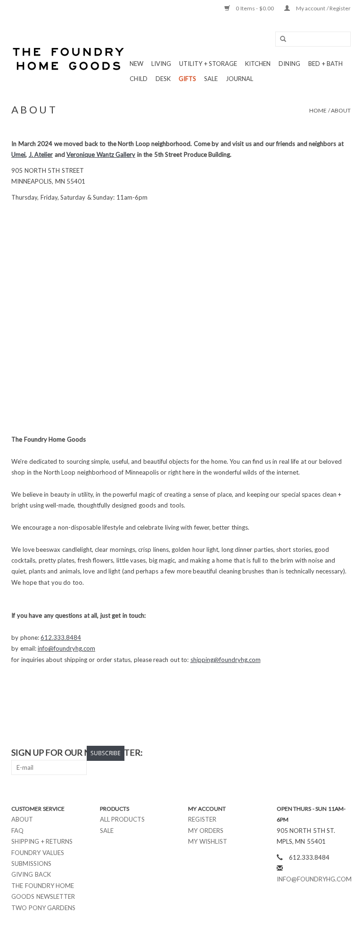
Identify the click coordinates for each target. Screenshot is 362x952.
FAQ (17, 830)
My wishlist (207, 841)
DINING (289, 63)
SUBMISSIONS (31, 863)
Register (202, 819)
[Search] (280, 39)
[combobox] (313, 39)
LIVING (161, 63)
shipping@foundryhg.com (225, 659)
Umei (18, 154)
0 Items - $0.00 (255, 8)
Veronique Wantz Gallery (100, 154)
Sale (107, 830)
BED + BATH (325, 63)
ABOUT (341, 110)
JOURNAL (239, 78)
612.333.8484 (61, 637)
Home (318, 110)
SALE (211, 78)
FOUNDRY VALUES (37, 852)
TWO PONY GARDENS (43, 908)
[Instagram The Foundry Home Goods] (343, 752)
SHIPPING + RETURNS (42, 841)
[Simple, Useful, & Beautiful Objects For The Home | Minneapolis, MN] (69, 59)
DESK (163, 78)
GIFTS (187, 78)
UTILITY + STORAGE (208, 63)
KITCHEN (258, 63)
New (136, 63)
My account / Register (323, 8)
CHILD (139, 78)
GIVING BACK (31, 874)
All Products (122, 819)
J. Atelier (41, 154)
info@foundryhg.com (66, 648)
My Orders (205, 830)
